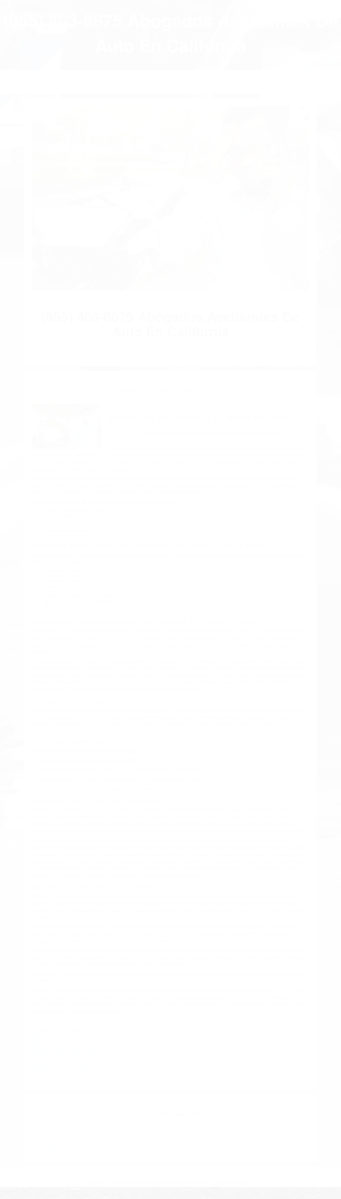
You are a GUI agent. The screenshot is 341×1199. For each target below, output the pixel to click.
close (4, 2)
